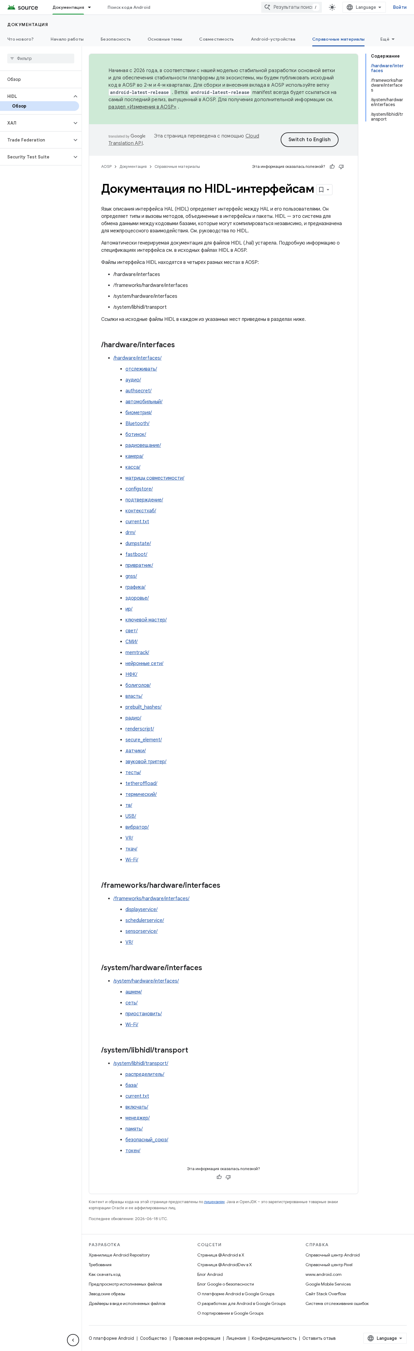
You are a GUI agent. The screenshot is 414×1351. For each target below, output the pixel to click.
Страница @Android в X (220, 1255)
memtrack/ (137, 653)
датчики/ (135, 751)
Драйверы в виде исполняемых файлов (127, 1303)
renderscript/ (139, 729)
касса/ (132, 467)
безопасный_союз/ (146, 1140)
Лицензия (236, 1338)
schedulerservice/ (144, 920)
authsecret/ (138, 391)
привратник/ (139, 565)
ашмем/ (133, 992)
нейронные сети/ (144, 664)
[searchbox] (40, 58)
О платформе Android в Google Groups (235, 1293)
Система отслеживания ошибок (337, 1303)
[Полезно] (332, 166)
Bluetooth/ (137, 424)
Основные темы (165, 39)
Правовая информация (196, 1338)
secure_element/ (143, 740)
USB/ (130, 816)
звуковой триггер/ (145, 762)
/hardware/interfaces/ (137, 358)
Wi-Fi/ (131, 860)
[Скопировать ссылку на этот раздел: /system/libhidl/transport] (194, 1050)
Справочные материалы (338, 39)
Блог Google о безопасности (225, 1284)
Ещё (384, 39)
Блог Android (210, 1274)
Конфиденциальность (274, 1338)
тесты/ (133, 773)
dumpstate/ (138, 544)
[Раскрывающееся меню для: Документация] (92, 7)
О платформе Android (111, 1338)
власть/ (133, 696)
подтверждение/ (144, 500)
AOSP (106, 166)
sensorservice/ (141, 931)
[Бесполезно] (341, 166)
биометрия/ (138, 413)
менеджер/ (137, 1118)
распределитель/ (144, 1074)
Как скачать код (105, 1274)
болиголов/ (138, 685)
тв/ (128, 805)
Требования (100, 1264)
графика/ (135, 587)
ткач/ (131, 849)
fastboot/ (136, 554)
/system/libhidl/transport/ (140, 1063)
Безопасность (116, 39)
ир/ (128, 609)
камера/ (134, 456)
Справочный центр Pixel (328, 1264)
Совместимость (216, 39)
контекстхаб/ (140, 511)
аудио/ (133, 380)
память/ (134, 1129)
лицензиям (214, 1201)
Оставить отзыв (319, 1338)
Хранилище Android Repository (119, 1255)
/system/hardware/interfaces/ (146, 981)
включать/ (136, 1107)
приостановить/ (143, 1014)
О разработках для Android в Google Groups (241, 1303)
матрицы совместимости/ (154, 478)
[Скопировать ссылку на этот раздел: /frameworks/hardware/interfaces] (226, 886)
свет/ (131, 631)
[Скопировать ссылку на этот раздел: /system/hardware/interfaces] (208, 968)
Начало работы (67, 39)
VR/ (129, 838)
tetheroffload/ (141, 783)
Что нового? (20, 39)
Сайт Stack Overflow (325, 1293)
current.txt (137, 522)
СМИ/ (131, 642)
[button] (36, 96)
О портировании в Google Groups (230, 1313)
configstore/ (139, 489)
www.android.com (323, 1274)
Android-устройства (273, 39)
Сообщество (153, 1338)
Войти (400, 7)
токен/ (132, 1151)
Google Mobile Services (328, 1284)
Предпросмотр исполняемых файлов (125, 1284)
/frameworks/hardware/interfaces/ (151, 899)
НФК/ (131, 674)
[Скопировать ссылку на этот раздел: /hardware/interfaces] (181, 345)
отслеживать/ (141, 369)
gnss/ (131, 576)
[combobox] (291, 7)
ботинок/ (135, 434)
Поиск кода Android (129, 7)
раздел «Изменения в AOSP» (142, 107)
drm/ (130, 533)
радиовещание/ (143, 445)
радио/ (133, 718)
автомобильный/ (143, 402)
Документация (68, 7)
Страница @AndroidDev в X (224, 1264)
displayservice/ (141, 910)
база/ (131, 1085)
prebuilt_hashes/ (143, 707)
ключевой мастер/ (146, 620)
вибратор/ (137, 827)
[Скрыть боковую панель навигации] (73, 1340)
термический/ (141, 794)
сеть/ (131, 1003)
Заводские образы (107, 1293)
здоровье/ (137, 598)
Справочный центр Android (332, 1255)
